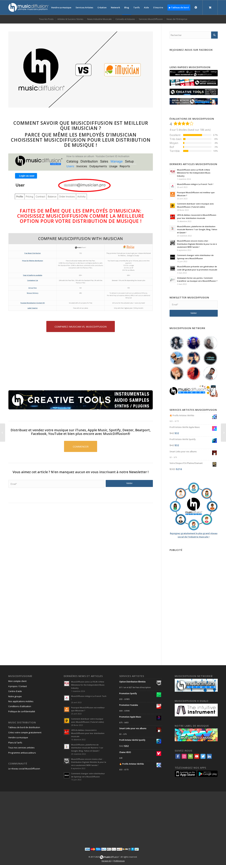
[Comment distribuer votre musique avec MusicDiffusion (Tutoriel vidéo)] (2, 432)
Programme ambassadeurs (22, 752)
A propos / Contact (17, 686)
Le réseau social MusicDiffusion (24, 768)
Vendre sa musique (18, 737)
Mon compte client (17, 681)
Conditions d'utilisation (19, 706)
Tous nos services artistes (21, 747)
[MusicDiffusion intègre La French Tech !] (223, 432)
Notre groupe (15, 696)
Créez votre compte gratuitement (24, 732)
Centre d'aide (15, 691)
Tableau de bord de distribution (24, 727)
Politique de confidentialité (21, 711)
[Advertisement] (80, 533)
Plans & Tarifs (15, 742)
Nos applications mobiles (20, 701)
